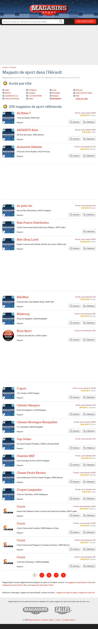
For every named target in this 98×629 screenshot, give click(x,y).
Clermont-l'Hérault (12, 99)
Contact (58, 620)
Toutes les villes (82, 99)
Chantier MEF (26, 456)
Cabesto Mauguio (28, 405)
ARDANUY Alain (27, 130)
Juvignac (31, 93)
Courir (21, 506)
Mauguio (55, 96)
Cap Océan (24, 439)
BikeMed (22, 297)
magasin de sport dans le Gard (80, 582)
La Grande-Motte (35, 96)
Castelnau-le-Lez (11, 96)
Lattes (30, 99)
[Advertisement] (49, 45)
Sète (77, 96)
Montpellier (56, 99)
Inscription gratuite (68, 620)
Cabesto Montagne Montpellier (37, 422)
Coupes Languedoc (29, 489)
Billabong (23, 314)
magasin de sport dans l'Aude (41, 585)
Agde (7, 90)
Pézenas (79, 90)
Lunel (54, 90)
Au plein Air (24, 206)
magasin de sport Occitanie (66, 593)
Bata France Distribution (33, 222)
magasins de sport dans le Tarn (14, 585)
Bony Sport (24, 331)
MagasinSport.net (49, 10)
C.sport (21, 388)
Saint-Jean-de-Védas (84, 93)
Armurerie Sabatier (29, 147)
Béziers (8, 93)
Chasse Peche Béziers (31, 473)
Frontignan (32, 90)
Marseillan (56, 93)
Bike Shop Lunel (27, 239)
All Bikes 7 (24, 113)
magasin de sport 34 (86, 593)
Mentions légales (48, 620)
